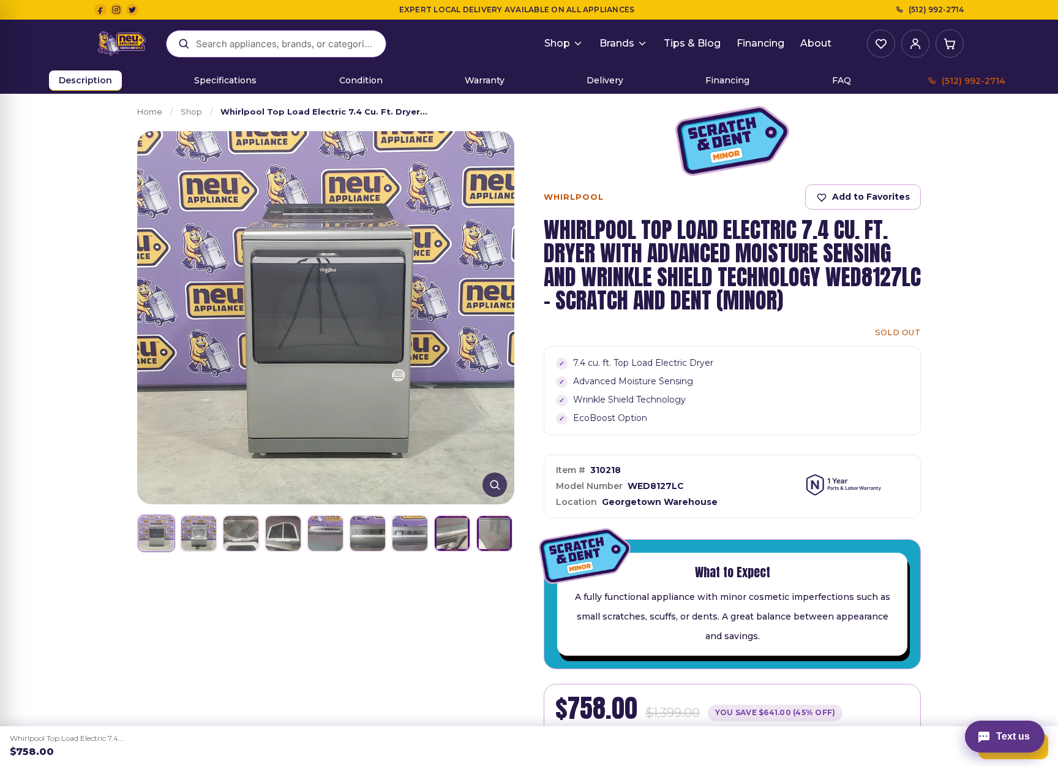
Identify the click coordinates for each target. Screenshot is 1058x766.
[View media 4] (283, 533)
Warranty (485, 80)
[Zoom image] (494, 484)
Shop (557, 43)
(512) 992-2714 (936, 9)
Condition (361, 80)
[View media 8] (452, 533)
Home (149, 111)
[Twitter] (132, 10)
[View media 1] (156, 533)
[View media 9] (494, 533)
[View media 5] (325, 533)
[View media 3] (241, 533)
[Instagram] (116, 10)
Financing (760, 43)
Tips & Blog (692, 43)
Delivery (605, 80)
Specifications (225, 80)
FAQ (841, 80)
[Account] (915, 43)
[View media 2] (198, 533)
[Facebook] (100, 10)
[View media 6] (367, 533)
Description (85, 80)
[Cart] (950, 43)
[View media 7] (410, 533)
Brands (616, 43)
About (815, 43)
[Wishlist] (881, 43)
